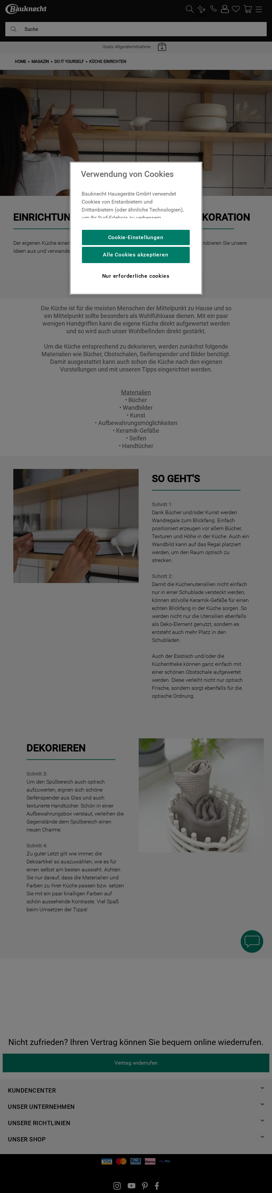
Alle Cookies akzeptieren (135, 254)
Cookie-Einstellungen (136, 237)
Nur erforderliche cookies (136, 276)
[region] (136, 228)
